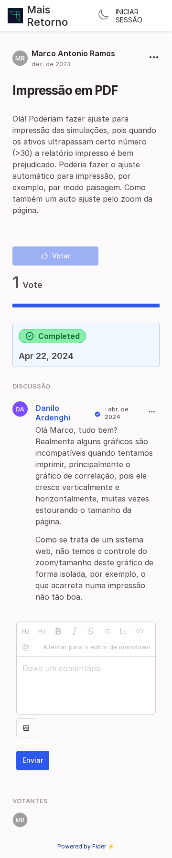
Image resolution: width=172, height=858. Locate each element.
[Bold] (58, 631)
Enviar (32, 760)
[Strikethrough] (91, 631)
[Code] (139, 631)
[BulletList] (107, 631)
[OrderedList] (123, 631)
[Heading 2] (26, 631)
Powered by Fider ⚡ (86, 846)
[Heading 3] (42, 631)
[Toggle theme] (103, 16)
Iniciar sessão (129, 16)
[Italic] (74, 631)
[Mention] (26, 647)
